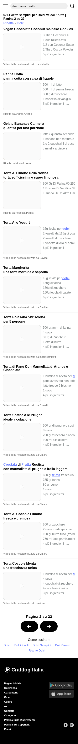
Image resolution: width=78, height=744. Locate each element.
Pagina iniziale (12, 683)
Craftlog (27, 669)
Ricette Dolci (37, 650)
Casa (7, 697)
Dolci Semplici (42, 645)
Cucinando (10, 688)
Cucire (8, 702)
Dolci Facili (21, 645)
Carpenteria (11, 692)
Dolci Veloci (62, 645)
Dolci (7, 645)
